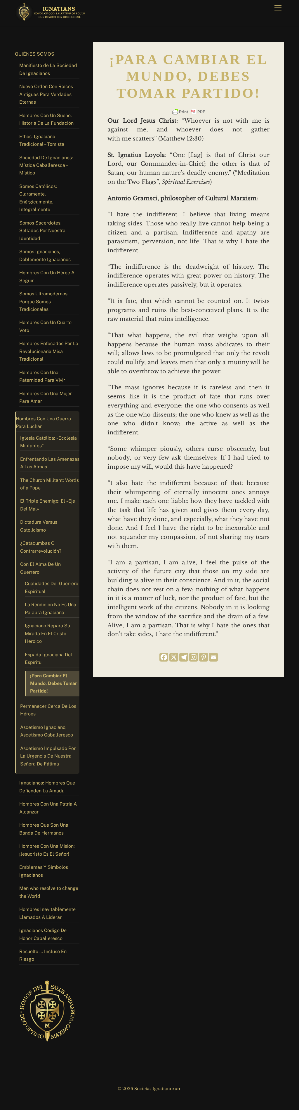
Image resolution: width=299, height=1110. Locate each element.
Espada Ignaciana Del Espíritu (48, 658)
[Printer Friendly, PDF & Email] (189, 111)
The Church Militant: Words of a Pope (49, 484)
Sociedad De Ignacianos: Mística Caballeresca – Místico (46, 165)
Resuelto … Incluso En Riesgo (43, 955)
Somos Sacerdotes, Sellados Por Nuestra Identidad (42, 230)
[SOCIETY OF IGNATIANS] (51, 19)
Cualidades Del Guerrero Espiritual (51, 587)
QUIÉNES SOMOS (34, 54)
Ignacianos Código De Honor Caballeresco (43, 934)
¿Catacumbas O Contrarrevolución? (40, 547)
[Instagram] (193, 657)
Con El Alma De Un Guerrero (40, 568)
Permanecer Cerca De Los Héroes (48, 710)
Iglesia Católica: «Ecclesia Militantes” (48, 441)
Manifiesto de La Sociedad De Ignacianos (48, 69)
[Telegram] (183, 657)
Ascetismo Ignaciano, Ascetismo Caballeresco (46, 731)
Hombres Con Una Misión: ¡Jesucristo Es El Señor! (47, 850)
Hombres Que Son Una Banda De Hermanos (43, 828)
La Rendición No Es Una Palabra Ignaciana (50, 608)
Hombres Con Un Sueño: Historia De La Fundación (46, 119)
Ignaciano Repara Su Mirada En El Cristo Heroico (47, 633)
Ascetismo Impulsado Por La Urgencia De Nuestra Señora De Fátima (48, 756)
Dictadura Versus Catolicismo (38, 525)
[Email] (213, 657)
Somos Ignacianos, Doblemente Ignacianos (45, 255)
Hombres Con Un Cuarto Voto (45, 326)
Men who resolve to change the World (48, 892)
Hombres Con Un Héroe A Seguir (46, 276)
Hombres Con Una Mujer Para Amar (45, 397)
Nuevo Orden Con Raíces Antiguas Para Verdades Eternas (46, 94)
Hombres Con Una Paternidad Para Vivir (42, 376)
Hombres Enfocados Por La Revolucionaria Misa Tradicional (48, 351)
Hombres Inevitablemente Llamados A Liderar (47, 913)
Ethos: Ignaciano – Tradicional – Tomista (41, 140)
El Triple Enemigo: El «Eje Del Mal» (47, 504)
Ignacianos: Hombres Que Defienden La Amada (47, 786)
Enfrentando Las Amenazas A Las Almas (49, 463)
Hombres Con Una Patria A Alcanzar (48, 807)
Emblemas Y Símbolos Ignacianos (43, 871)
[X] (173, 657)
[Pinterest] (203, 657)
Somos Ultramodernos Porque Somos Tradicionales (43, 301)
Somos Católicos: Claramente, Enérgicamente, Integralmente (38, 198)
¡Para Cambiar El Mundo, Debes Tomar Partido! (53, 683)
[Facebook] (163, 657)
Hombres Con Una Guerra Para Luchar (43, 422)
